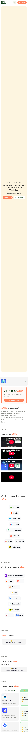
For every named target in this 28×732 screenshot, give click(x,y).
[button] (14, 2)
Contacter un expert (14, 400)
